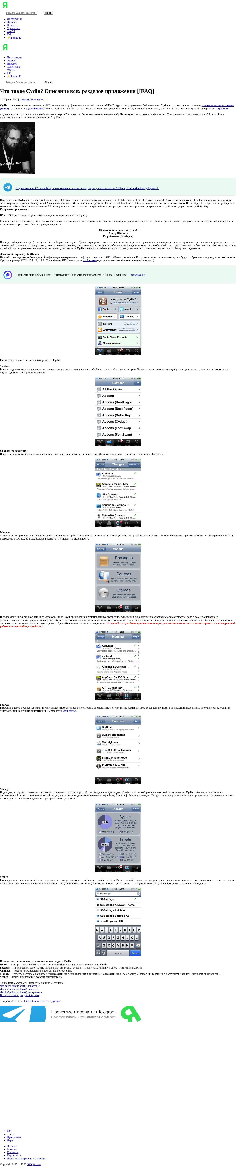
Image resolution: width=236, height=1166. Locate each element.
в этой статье (68, 710)
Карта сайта (14, 1155)
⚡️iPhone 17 (14, 37)
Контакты (12, 1152)
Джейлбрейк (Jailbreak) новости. (19, 989)
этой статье (90, 260)
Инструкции (14, 18)
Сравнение (13, 28)
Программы (14, 1137)
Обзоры (11, 22)
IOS (9, 34)
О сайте (11, 1146)
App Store (222, 108)
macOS (11, 31)
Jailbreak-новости (34, 1001)
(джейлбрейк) (36, 108)
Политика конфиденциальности (26, 1158)
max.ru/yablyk (138, 274)
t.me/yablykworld (149, 188)
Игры (10, 1140)
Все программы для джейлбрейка (19, 995)
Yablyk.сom (34, 1164)
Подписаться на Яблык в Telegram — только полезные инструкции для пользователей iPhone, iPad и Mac (78, 188)
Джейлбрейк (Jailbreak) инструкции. (21, 992)
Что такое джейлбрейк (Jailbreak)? (20, 985)
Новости (12, 25)
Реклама (12, 1149)
